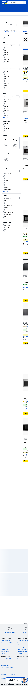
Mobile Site (3, 674)
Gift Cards (3, 653)
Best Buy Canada (12, 674)
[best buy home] (4, 2)
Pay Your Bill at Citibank (6, 660)
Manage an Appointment (22, 647)
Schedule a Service (21, 644)
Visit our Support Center (22, 640)
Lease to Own (4, 663)
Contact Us (19, 653)
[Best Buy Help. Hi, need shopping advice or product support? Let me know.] (24, 680)
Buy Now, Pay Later (5, 665)
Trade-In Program (5, 651)
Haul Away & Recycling (22, 651)
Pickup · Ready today (10, 30)
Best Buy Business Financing (7, 667)
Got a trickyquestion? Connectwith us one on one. (14, 680)
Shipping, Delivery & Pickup (7, 642)
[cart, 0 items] (27, 2)
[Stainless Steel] (25, 398)
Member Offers (20, 663)
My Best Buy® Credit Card (6, 658)
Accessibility (3, 678)
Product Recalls (4, 649)
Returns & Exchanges (5, 644)
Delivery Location (7, 22)
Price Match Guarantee (6, 647)
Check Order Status (5, 640)
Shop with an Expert (21, 642)
